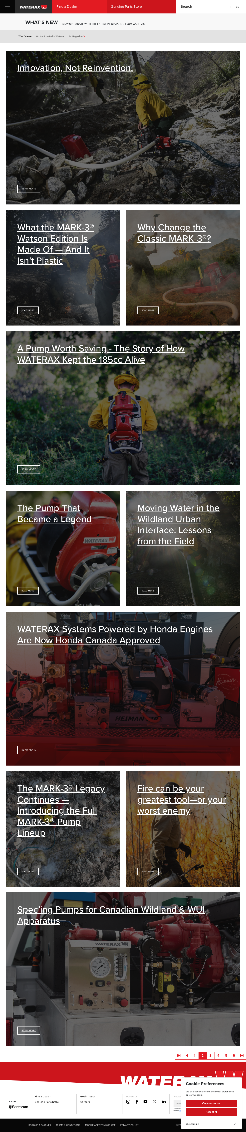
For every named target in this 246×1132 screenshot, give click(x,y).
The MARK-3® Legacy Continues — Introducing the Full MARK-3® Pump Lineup (61, 810)
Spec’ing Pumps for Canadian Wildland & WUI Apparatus (111, 915)
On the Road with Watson (50, 36)
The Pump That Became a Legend (54, 513)
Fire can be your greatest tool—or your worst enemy (181, 799)
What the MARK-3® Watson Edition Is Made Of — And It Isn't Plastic (55, 243)
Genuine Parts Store (47, 1102)
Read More (29, 188)
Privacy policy (129, 1125)
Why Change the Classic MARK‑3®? (174, 232)
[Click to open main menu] (7, 6)
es (237, 7)
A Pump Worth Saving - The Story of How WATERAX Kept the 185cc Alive (101, 353)
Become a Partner (39, 1125)
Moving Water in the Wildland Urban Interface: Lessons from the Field (178, 524)
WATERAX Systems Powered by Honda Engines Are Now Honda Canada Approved (115, 634)
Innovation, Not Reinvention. (75, 68)
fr (230, 7)
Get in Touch (88, 1096)
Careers (85, 1102)
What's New (25, 36)
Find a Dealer (43, 1096)
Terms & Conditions (68, 1125)
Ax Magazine (76, 36)
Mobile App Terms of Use (100, 1125)
